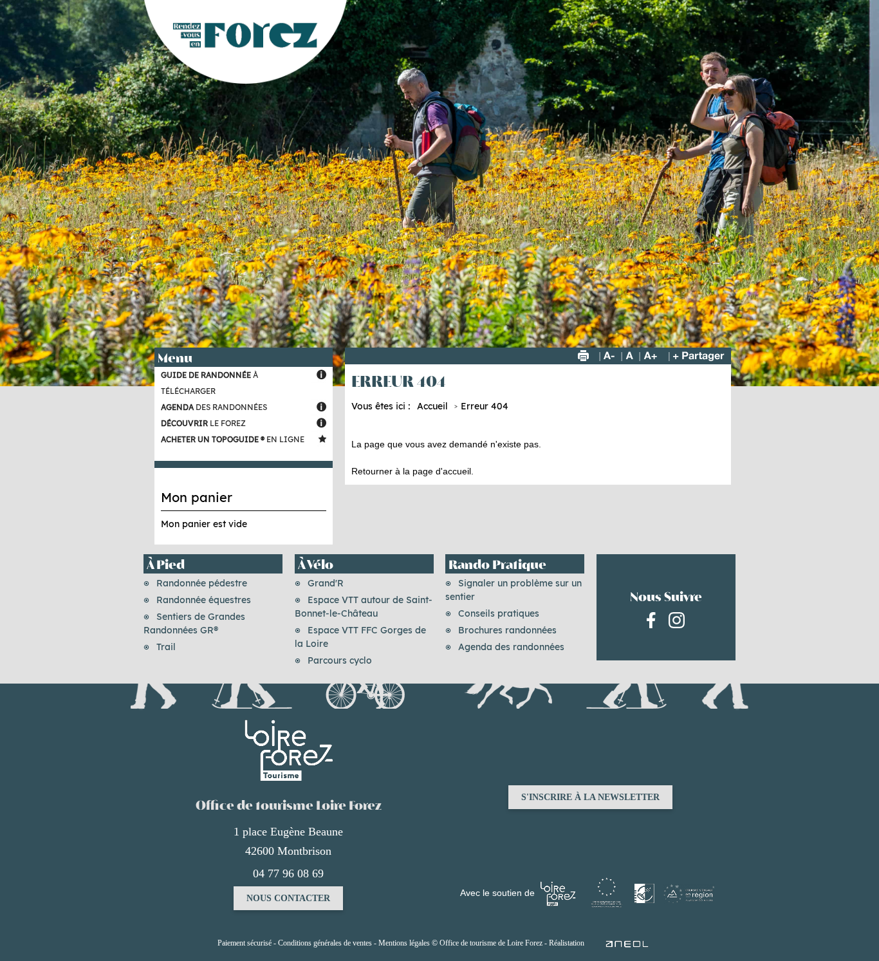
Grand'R (326, 583)
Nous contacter (288, 898)
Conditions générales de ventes (325, 942)
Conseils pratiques (498, 613)
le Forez (203, 423)
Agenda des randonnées (511, 647)
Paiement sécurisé (244, 942)
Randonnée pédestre (201, 583)
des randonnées (214, 407)
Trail (166, 647)
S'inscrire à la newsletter (590, 797)
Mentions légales (404, 942)
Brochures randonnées (507, 630)
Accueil (432, 406)
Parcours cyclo (340, 660)
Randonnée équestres (203, 600)
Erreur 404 (484, 406)
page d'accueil (441, 471)
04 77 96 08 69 (288, 873)
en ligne (232, 439)
